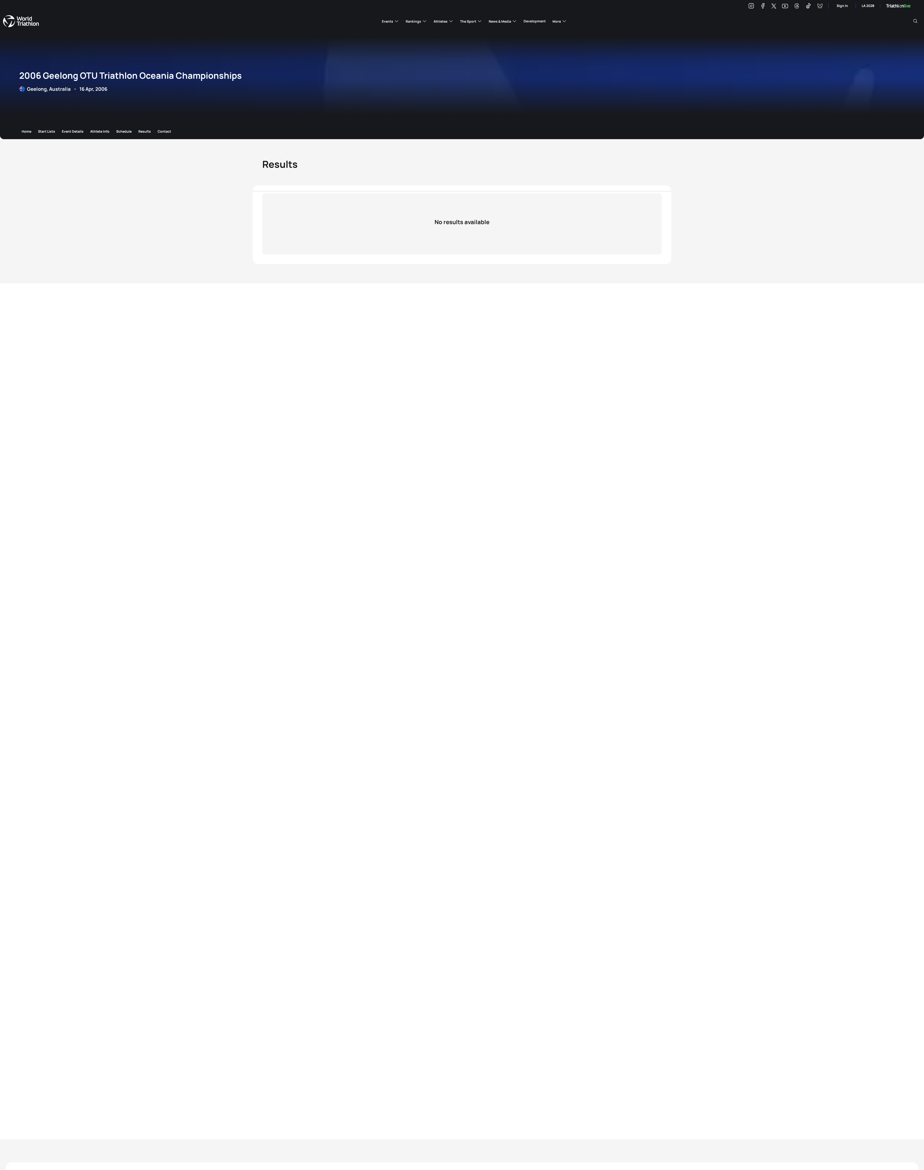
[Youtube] (785, 6)
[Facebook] (763, 6)
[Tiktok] (808, 6)
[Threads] (797, 6)
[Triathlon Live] (898, 5)
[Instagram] (751, 6)
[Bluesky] (820, 6)
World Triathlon (21, 21)
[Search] (915, 21)
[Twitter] (773, 6)
